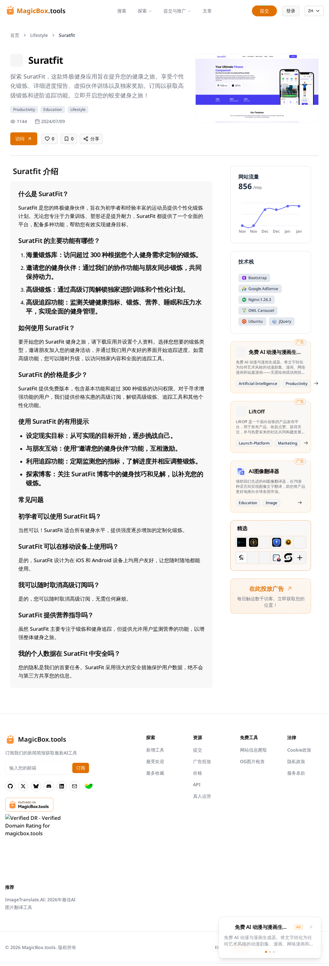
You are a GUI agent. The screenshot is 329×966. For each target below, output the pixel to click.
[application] (270, 217)
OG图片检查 (252, 761)
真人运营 (202, 796)
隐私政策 (296, 761)
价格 (197, 773)
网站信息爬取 (253, 750)
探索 (142, 11)
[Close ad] (311, 927)
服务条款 (296, 773)
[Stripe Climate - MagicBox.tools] (88, 786)
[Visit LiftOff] (306, 443)
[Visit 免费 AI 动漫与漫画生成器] (316, 383)
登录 (290, 11)
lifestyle (39, 35)
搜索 (121, 11)
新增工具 (155, 750)
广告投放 (202, 761)
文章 (207, 11)
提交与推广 (175, 11)
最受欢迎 (155, 761)
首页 (14, 35)
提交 (197, 750)
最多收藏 (155, 773)
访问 (19, 139)
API (196, 784)
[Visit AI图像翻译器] (300, 502)
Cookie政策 (299, 750)
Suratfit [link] (67, 35)
